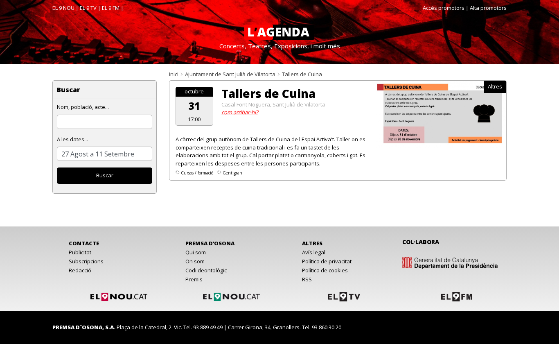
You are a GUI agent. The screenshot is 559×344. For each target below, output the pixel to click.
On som (195, 261)
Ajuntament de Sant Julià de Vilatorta (230, 74)
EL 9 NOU (63, 7)
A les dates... (72, 139)
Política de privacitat (327, 261)
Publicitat (80, 252)
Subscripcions (86, 261)
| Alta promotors (486, 7)
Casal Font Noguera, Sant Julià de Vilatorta (273, 104)
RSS (307, 279)
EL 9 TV (88, 7)
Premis (194, 279)
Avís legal (313, 252)
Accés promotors (443, 7)
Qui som (195, 252)
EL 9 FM (110, 7)
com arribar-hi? (239, 112)
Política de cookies (325, 270)
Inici (173, 74)
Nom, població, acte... (83, 107)
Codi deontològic (206, 270)
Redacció (80, 270)
